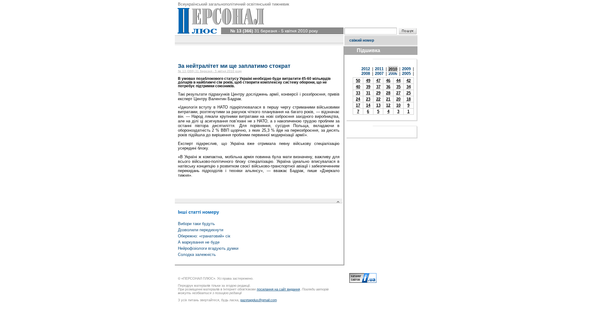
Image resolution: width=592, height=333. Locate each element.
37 (378, 86)
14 (368, 105)
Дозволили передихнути (200, 230)
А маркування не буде (199, 242)
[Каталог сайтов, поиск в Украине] (362, 281)
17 (358, 105)
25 (408, 93)
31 (368, 93)
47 (378, 80)
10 (398, 105)
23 (368, 99)
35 (398, 86)
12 (388, 105)
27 (398, 93)
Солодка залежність (197, 254)
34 (408, 86)
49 (368, 80)
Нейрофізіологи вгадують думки (208, 248)
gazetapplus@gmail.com (258, 300)
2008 (365, 73)
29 (378, 93)
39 (368, 86)
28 (388, 93)
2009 (406, 69)
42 (408, 80)
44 (398, 80)
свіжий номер (361, 40)
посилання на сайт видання (278, 289)
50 (358, 80)
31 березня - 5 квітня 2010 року (274, 30)
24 (358, 99)
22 (378, 99)
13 (378, 105)
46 (388, 80)
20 (398, 99)
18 (408, 99)
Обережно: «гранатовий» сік (204, 236)
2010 (392, 69)
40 (358, 86)
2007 (379, 73)
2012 (365, 69)
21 (388, 99)
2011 (379, 69)
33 (358, 93)
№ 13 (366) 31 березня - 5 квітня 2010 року (210, 71)
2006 (392, 73)
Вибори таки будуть (196, 223)
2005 (406, 73)
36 (388, 86)
